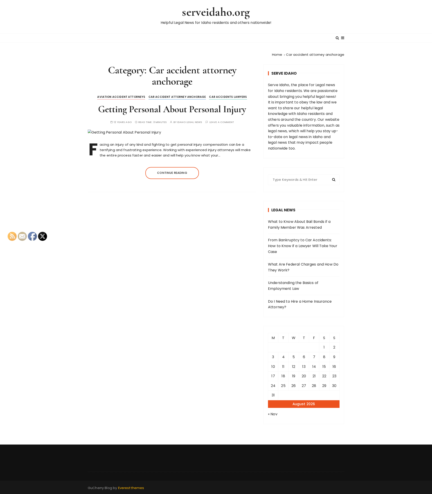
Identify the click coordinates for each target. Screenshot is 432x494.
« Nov (272, 414)
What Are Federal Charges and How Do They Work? (303, 267)
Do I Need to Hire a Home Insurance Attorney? (300, 304)
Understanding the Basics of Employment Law (293, 285)
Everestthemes (131, 487)
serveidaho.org (216, 12)
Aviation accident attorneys (121, 97)
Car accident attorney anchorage (177, 97)
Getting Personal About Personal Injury (172, 109)
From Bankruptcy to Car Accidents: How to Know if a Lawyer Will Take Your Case (302, 245)
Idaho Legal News (189, 122)
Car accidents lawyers (228, 97)
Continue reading (172, 173)
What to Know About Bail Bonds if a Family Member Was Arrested (299, 224)
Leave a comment (221, 122)
